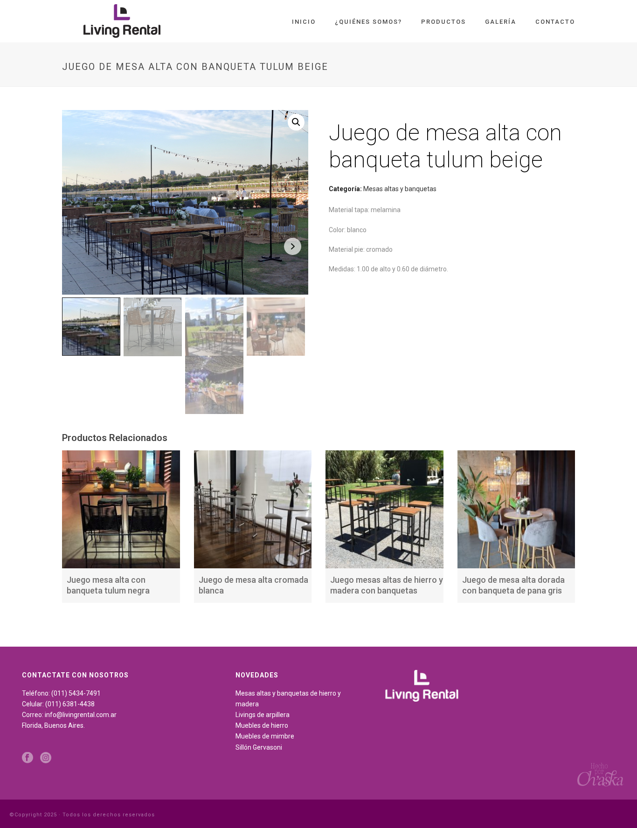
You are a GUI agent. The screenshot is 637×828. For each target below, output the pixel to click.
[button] (296, 122)
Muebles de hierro (261, 725)
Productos (443, 21)
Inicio (304, 21)
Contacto (555, 21)
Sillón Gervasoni (258, 747)
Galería (500, 21)
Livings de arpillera (262, 714)
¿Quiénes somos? (368, 21)
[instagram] (45, 758)
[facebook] (27, 758)
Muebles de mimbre (264, 736)
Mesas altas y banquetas (399, 189)
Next (292, 246)
